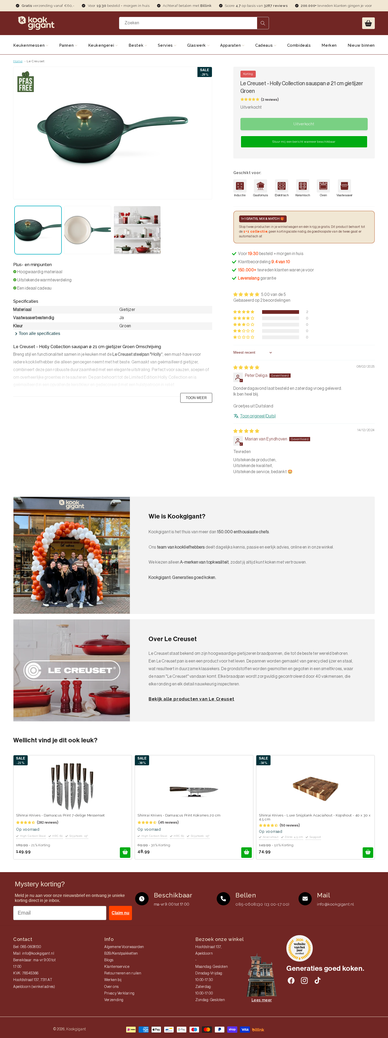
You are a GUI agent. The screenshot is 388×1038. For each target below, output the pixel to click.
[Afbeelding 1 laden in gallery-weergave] (38, 230)
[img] (246, 368)
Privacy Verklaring (119, 993)
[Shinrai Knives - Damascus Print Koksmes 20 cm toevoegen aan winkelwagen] (246, 852)
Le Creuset (35, 61)
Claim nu (120, 913)
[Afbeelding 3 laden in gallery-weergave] (137, 230)
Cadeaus (264, 45)
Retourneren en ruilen (122, 973)
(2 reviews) (270, 99)
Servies (166, 45)
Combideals (299, 45)
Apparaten (231, 45)
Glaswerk (197, 45)
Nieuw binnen (361, 45)
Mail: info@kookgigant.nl (33, 953)
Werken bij (113, 980)
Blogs (108, 960)
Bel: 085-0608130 (27, 947)
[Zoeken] (263, 23)
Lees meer (262, 1000)
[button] (368, 23)
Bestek (137, 45)
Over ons (111, 987)
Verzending (114, 1000)
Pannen (67, 45)
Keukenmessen (29, 45)
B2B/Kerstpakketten (121, 953)
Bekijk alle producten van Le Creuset (191, 698)
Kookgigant (76, 1029)
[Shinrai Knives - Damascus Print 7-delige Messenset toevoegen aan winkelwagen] (125, 852)
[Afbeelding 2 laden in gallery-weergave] (87, 230)
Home (17, 61)
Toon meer (196, 398)
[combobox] (193, 23)
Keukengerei (101, 45)
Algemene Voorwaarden (124, 947)
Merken (329, 45)
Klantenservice (116, 967)
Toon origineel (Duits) (258, 416)
